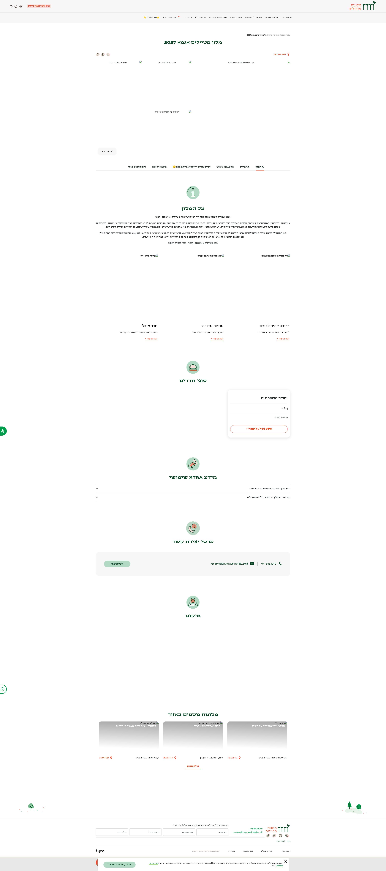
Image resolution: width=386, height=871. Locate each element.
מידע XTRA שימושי (225, 167)
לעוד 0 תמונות (107, 151)
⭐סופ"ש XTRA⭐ (151, 18)
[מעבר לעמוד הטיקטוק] (268, 835)
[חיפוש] (15, 6)
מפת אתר (231, 851)
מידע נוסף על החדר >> (259, 429)
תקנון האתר (286, 851)
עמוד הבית (285, 35)
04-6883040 (268, 564)
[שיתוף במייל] (108, 54)
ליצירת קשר (117, 564)
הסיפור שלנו (200, 18)
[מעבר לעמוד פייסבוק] (274, 835)
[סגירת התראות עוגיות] (286, 861)
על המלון (260, 167)
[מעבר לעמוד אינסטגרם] (280, 835)
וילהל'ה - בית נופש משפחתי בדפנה (136, 726)
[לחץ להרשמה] (99, 832)
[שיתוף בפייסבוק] (98, 54)
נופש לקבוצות (236, 18)
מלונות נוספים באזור (137, 167)
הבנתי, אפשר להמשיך (119, 864)
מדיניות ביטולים (266, 851)
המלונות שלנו (274, 35)
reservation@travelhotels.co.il (229, 564)
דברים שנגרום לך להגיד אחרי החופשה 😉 (191, 167)
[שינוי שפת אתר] (20, 6)
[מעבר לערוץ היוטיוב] (287, 835)
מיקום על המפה (159, 167)
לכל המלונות (193, 766)
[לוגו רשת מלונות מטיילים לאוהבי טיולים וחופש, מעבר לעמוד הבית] (362, 5)
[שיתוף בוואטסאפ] (103, 54)
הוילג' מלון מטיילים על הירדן (268, 726)
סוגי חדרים (245, 167)
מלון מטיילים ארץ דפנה (207, 726)
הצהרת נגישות (248, 851)
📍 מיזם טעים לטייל (171, 18)
